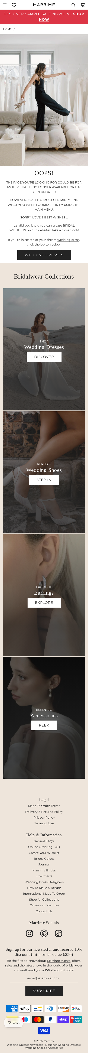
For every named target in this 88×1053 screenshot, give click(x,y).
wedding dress (68, 240)
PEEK (44, 725)
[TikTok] (58, 933)
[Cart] (82, 5)
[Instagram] (29, 933)
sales (8, 965)
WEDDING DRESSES (44, 255)
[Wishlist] (14, 5)
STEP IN (44, 480)
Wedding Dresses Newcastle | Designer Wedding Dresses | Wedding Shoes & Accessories (44, 1046)
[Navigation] (4, 5)
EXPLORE (44, 603)
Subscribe (44, 991)
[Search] (73, 5)
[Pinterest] (44, 933)
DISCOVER (44, 357)
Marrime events (58, 961)
